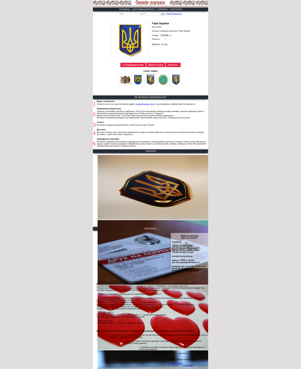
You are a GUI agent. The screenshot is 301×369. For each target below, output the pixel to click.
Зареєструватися (174, 14)
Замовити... (173, 65)
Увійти (163, 14)
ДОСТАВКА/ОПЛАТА (143, 9)
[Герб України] (130, 40)
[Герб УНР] (163, 79)
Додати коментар (175, 363)
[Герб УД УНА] (150, 79)
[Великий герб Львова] (125, 79)
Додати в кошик (155, 65)
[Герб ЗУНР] (176, 79)
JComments (188, 366)
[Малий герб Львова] (138, 79)
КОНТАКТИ (176, 9)
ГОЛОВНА (124, 9)
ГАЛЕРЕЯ (162, 9)
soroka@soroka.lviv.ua (145, 104)
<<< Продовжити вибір (133, 65)
